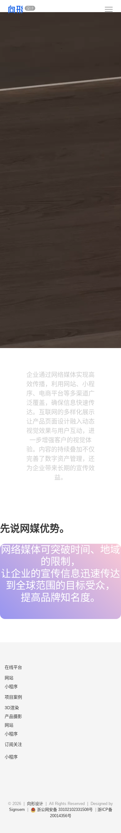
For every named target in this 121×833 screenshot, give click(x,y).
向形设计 (35, 803)
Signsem (17, 809)
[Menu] (109, 9)
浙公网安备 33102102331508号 (64, 809)
